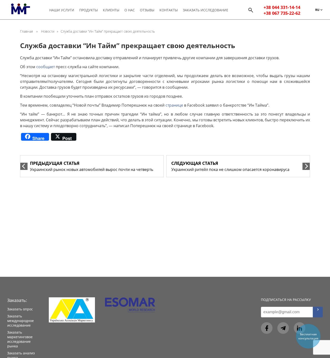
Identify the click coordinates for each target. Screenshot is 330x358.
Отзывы (147, 10)
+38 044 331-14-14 (282, 7)
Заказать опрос (20, 309)
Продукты (88, 10)
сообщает (45, 66)
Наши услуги (61, 10)
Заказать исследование (205, 10)
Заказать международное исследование (20, 321)
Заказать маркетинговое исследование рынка (20, 339)
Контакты (168, 10)
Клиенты (111, 10)
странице (174, 105)
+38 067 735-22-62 (282, 13)
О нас (129, 10)
